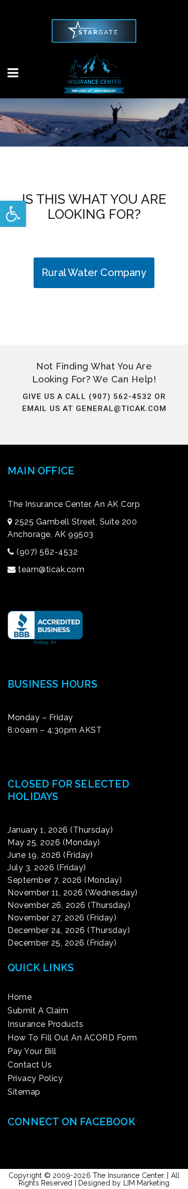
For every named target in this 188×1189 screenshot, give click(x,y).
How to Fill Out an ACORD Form (72, 1037)
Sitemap (24, 1092)
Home (20, 997)
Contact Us (30, 1065)
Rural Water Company (94, 273)
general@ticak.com (121, 408)
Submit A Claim (38, 1010)
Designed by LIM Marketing (123, 1183)
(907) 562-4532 (47, 552)
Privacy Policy (35, 1078)
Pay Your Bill (32, 1051)
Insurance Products (45, 1024)
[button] (13, 214)
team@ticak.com (51, 569)
